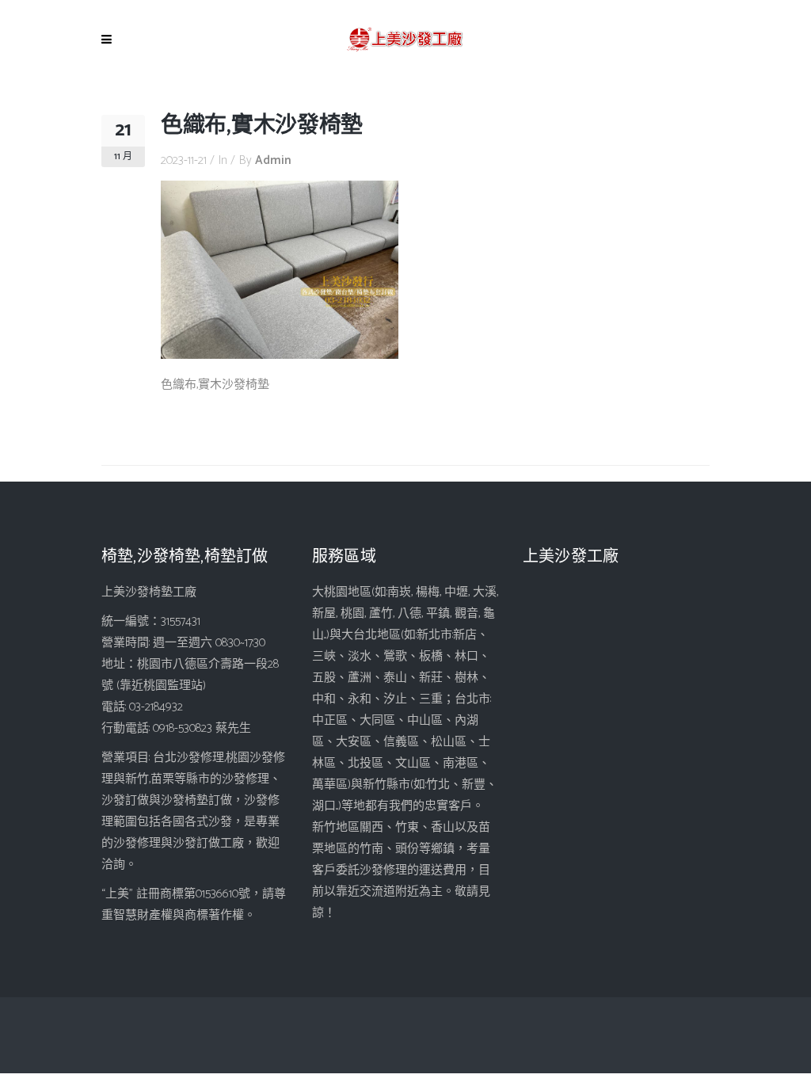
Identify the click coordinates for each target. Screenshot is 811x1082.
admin (273, 160)
